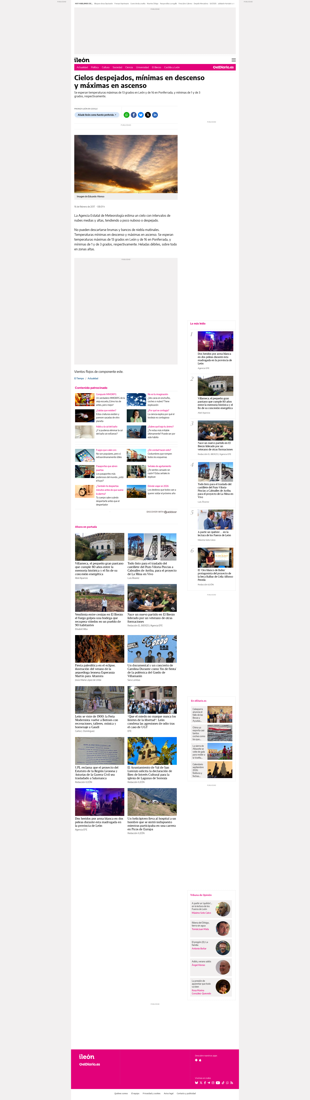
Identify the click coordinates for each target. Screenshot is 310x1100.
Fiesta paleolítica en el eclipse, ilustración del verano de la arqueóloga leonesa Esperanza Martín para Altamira (95, 670)
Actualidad (82, 67)
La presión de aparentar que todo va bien (201, 983)
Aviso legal (168, 1093)
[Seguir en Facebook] (205, 1082)
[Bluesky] (141, 115)
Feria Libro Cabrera (185, 4)
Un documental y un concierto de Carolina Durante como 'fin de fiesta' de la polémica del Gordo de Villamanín (152, 670)
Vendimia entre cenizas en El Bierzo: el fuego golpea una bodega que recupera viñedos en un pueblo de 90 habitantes (99, 619)
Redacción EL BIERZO (138, 625)
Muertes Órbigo (152, 4)
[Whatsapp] (126, 115)
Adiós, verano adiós (201, 961)
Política (95, 67)
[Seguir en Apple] (200, 1060)
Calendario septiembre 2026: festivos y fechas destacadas (198, 770)
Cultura (105, 67)
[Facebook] (134, 115)
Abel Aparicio (81, 578)
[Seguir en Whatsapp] (227, 1082)
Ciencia (129, 67)
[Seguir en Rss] (231, 1082)
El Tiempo (79, 378)
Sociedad (117, 67)
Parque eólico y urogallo (168, 4)
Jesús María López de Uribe (88, 680)
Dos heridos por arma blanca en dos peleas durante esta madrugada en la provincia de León (99, 822)
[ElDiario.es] (223, 67)
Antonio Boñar (199, 948)
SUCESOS (213, 4)
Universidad (142, 67)
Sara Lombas (134, 680)
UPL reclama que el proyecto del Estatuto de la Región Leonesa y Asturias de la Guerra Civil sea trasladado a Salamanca (97, 772)
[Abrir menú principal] (234, 59)
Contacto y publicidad (186, 1093)
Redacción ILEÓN (83, 782)
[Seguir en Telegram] (208, 1082)
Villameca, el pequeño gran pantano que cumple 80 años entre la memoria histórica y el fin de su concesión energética (99, 568)
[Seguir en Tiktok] (223, 1082)
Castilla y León (172, 67)
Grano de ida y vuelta (137, 4)
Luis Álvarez (133, 578)
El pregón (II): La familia (200, 943)
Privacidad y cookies (151, 1093)
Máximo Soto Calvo (206, 540)
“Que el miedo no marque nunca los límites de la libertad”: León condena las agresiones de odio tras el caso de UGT (152, 721)
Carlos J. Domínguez (84, 731)
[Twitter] (148, 115)
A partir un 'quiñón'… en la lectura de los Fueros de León (214, 533)
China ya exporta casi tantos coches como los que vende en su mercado (199, 733)
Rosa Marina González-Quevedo (201, 992)
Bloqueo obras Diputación (103, 4)
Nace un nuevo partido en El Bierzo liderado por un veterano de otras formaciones (151, 617)
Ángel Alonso (198, 965)
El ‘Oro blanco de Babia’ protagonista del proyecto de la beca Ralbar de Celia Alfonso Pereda (215, 574)
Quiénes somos (121, 1093)
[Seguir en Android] (196, 1060)
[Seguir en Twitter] (201, 1082)
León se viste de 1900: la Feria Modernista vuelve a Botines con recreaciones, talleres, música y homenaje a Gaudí (96, 721)
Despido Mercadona (201, 4)
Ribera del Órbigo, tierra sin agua (200, 924)
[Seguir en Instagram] (213, 1082)
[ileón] (97, 1056)
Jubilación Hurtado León (226, 4)
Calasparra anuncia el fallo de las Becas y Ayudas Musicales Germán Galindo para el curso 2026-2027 (199, 715)
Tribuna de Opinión (201, 894)
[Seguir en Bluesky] (196, 1082)
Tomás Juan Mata (200, 929)
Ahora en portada (86, 526)
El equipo (135, 1093)
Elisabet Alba (81, 629)
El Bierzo (156, 67)
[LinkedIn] (155, 115)
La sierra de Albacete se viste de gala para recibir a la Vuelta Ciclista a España (199, 751)
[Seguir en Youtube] (218, 1082)
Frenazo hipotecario (121, 4)
